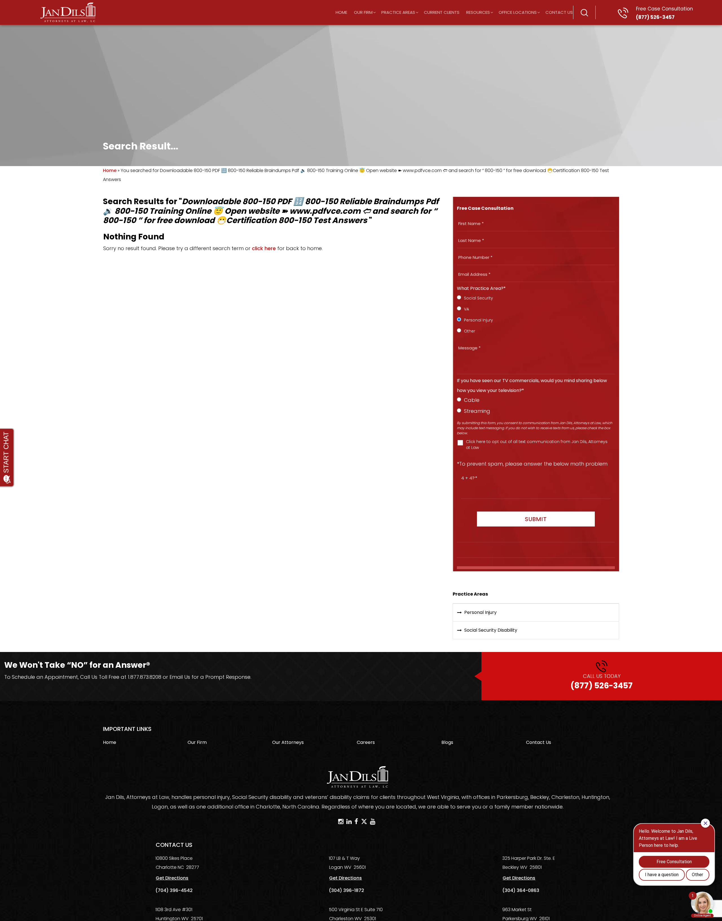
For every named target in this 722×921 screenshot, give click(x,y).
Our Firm (363, 12)
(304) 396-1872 (346, 890)
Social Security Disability (490, 630)
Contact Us (559, 12)
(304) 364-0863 (520, 890)
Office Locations (518, 12)
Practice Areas (398, 12)
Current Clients (441, 12)
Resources (478, 12)
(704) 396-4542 (174, 890)
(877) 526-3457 (664, 13)
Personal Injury (480, 612)
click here (264, 248)
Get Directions (172, 878)
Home (341, 12)
